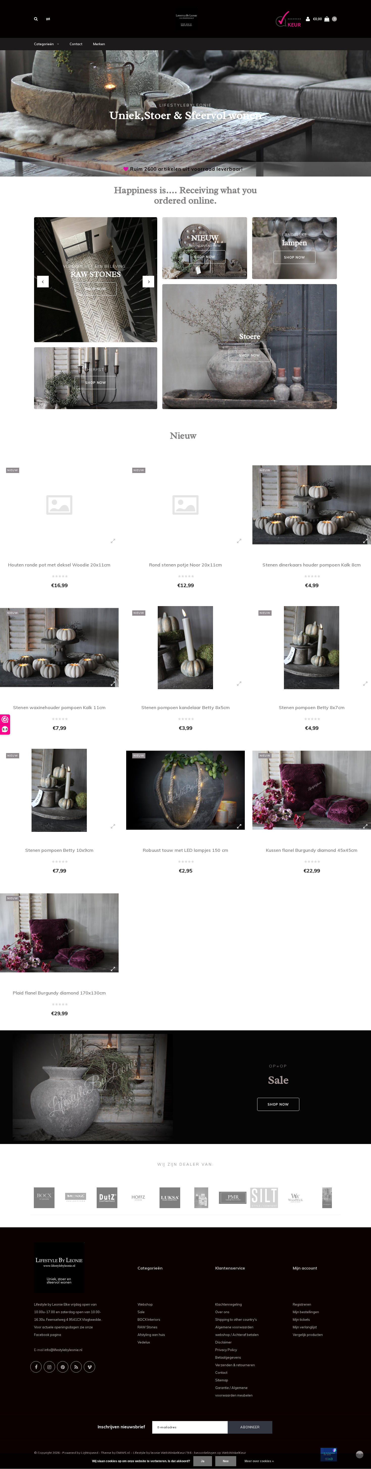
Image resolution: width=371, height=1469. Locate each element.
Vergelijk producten (308, 1335)
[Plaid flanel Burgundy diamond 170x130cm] (59, 933)
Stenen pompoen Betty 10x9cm (59, 850)
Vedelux (144, 1342)
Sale (141, 1312)
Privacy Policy (226, 1350)
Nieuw (183, 435)
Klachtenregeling (228, 1304)
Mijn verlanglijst (305, 1327)
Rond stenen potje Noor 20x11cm (185, 565)
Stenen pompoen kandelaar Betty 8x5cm (185, 707)
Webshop (145, 1304)
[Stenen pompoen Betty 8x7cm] (311, 647)
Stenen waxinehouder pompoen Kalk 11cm (59, 707)
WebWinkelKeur (234, 1453)
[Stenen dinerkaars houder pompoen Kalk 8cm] (311, 504)
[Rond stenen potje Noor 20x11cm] (185, 504)
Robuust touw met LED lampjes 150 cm (185, 850)
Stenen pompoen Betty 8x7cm (311, 707)
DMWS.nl (123, 1453)
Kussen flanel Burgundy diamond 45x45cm (312, 850)
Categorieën (44, 44)
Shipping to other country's (236, 1319)
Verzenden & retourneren (235, 1365)
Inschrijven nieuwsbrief (121, 1426)
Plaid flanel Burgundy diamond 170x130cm (59, 993)
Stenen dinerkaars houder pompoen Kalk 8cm (311, 565)
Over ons (222, 1312)
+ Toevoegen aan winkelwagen (56, 596)
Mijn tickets (301, 1319)
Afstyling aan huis (151, 1335)
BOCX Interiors (149, 1319)
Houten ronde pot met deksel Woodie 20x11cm (59, 565)
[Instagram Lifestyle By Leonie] (49, 1367)
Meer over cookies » (259, 1461)
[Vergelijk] (48, 18)
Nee (226, 1461)
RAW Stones (147, 1327)
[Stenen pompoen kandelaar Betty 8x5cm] (185, 647)
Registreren (302, 1304)
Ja (202, 1461)
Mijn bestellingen (306, 1312)
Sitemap (221, 1380)
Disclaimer (223, 1342)
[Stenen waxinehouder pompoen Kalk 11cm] (59, 647)
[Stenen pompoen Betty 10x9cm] (59, 790)
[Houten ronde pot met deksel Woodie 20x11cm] (59, 504)
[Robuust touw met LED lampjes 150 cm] (185, 790)
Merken (99, 44)
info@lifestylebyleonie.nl (63, 1350)
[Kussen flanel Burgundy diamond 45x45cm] (311, 790)
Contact (76, 44)
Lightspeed (89, 1453)
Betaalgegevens (228, 1357)
